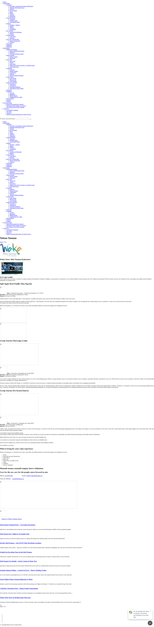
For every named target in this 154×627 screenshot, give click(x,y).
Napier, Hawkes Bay (15, 41)
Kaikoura (12, 69)
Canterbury (9, 68)
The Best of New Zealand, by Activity (16, 106)
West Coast (9, 59)
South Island (6, 48)
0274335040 (9, 476)
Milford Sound (13, 95)
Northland (9, 5)
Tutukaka (12, 15)
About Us (8, 113)
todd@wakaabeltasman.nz (34, 476)
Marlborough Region (11, 49)
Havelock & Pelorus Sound (17, 54)
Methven (12, 74)
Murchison (12, 58)
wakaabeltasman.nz (18, 479)
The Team (9, 111)
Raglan (11, 26)
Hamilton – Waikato (15, 25)
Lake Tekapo (13, 78)
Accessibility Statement (12, 110)
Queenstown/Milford (15, 87)
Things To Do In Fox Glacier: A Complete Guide (22, 65)
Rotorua (12, 33)
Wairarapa (9, 45)
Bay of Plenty (9, 30)
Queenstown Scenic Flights (17, 88)
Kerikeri (12, 9)
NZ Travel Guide (7, 103)
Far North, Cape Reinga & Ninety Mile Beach (21, 6)
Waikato (8, 23)
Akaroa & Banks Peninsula (16, 75)
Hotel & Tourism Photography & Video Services (18, 114)
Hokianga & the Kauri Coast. (17, 7)
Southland (9, 91)
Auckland (12, 19)
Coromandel (13, 29)
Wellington (9, 46)
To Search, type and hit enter (7, 118)
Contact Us (6, 108)
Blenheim (12, 52)
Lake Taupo (13, 36)
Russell (11, 13)
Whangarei (12, 16)
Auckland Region (10, 18)
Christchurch (13, 72)
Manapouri (12, 94)
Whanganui (9, 43)
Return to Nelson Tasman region (12, 519)
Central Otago (10, 77)
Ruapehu (12, 38)
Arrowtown (13, 84)
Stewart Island (10, 98)
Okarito (11, 62)
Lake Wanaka (13, 81)
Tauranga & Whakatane (16, 32)
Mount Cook (13, 80)
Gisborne (12, 42)
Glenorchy (9, 90)
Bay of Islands (13, 10)
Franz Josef (12, 64)
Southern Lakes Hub (11, 82)
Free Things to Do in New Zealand (15, 107)
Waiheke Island (13, 20)
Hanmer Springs (14, 71)
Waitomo (12, 28)
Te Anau (12, 93)
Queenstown (13, 85)
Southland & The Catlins (16, 97)
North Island (6, 3)
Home (4, 2)
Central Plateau (10, 35)
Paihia (11, 12)
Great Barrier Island (15, 22)
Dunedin (8, 100)
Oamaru (8, 101)
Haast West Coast (14, 67)
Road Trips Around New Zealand (14, 104)
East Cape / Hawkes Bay (12, 39)
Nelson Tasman (10, 55)
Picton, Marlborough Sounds (17, 51)
